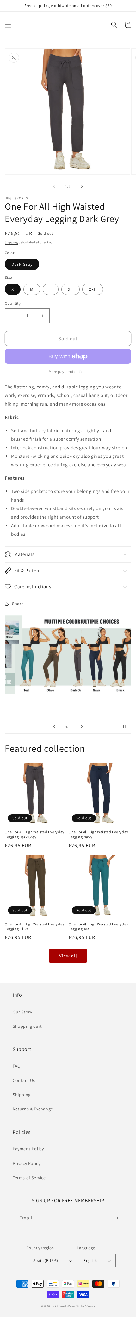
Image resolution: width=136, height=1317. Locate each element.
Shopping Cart (27, 1026)
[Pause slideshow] (124, 726)
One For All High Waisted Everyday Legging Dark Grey (35, 834)
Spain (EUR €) (45, 1260)
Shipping (11, 242)
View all (68, 956)
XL (70, 289)
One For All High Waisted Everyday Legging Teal (98, 926)
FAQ (17, 1066)
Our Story (22, 1012)
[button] (8, 25)
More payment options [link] (68, 371)
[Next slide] (82, 726)
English (90, 1260)
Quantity (13, 303)
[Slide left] (54, 186)
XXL (92, 289)
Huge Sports (60, 1305)
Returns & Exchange (33, 1109)
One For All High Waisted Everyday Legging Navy (98, 834)
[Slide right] (82, 186)
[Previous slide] (54, 726)
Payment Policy (28, 1149)
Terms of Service (29, 1177)
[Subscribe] (116, 1218)
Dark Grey (22, 264)
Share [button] (18, 603)
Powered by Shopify (81, 1305)
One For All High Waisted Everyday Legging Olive (35, 926)
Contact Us (24, 1080)
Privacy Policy (26, 1163)
